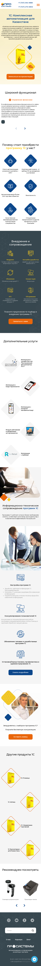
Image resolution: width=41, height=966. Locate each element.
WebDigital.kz (26, 961)
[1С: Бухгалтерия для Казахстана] (30, 850)
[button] (25, 128)
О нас (8, 939)
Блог (29, 939)
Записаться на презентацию (21, 77)
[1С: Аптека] (30, 802)
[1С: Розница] (11, 778)
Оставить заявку (20, 737)
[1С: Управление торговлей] (11, 826)
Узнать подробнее (20, 672)
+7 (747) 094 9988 (25, 3)
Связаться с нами (20, 321)
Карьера (18, 939)
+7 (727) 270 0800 (25, 7)
